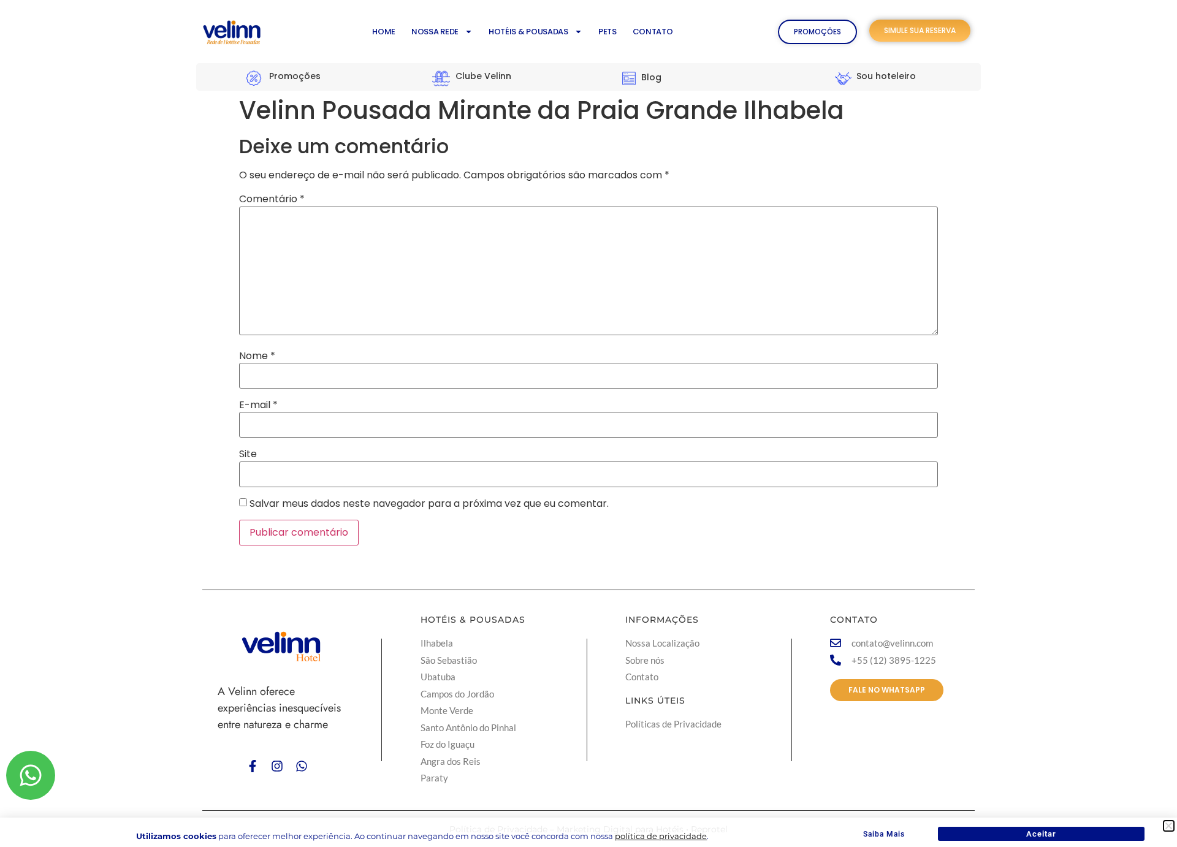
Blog (651, 77)
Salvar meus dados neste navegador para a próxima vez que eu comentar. (429, 504)
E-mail (258, 405)
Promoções (295, 76)
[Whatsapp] (301, 766)
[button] (1168, 825)
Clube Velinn (483, 76)
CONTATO (653, 31)
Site (248, 454)
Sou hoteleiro (886, 76)
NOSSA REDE (435, 31)
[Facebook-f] (252, 766)
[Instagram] (277, 766)
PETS (607, 31)
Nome (257, 356)
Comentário (272, 199)
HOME (383, 31)
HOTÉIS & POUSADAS (528, 31)
